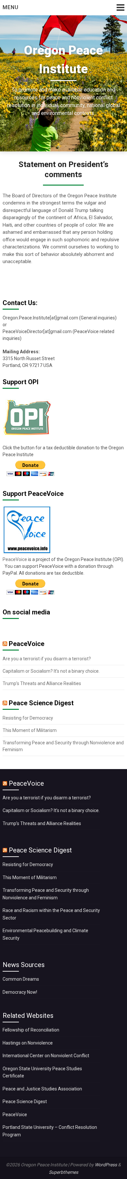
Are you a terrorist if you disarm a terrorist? (47, 658)
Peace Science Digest (41, 703)
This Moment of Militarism (30, 730)
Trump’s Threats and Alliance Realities (42, 683)
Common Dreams (21, 979)
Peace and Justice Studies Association (42, 1088)
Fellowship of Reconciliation (31, 1029)
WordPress (106, 1164)
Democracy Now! (20, 992)
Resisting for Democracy (28, 718)
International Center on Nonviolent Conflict (46, 1055)
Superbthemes (63, 1172)
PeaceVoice (15, 559)
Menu (11, 7)
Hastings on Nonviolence (28, 1043)
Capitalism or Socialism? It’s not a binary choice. (51, 671)
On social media (26, 612)
